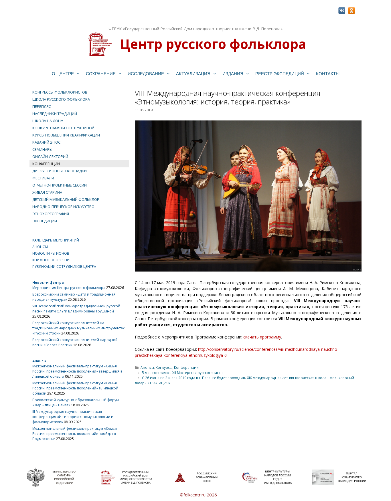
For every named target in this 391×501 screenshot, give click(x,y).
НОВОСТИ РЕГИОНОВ (50, 253)
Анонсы (147, 367)
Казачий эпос (46, 142)
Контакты (327, 73)
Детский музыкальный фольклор (65, 199)
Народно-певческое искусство (63, 206)
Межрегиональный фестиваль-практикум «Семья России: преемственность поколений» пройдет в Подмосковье (74, 433)
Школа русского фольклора (61, 99)
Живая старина (47, 192)
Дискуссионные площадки (59, 170)
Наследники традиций (54, 113)
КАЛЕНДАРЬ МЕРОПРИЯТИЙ (55, 240)
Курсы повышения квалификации (66, 135)
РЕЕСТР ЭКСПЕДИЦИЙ (279, 73)
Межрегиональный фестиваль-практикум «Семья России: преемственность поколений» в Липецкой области (75, 388)
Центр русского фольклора (213, 44)
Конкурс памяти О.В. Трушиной (63, 127)
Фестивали (43, 178)
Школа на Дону (47, 120)
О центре (63, 73)
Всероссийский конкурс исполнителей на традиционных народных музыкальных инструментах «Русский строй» (78, 328)
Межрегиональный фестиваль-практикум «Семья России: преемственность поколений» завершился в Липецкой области (77, 371)
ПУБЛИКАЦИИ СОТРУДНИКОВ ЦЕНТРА (64, 266)
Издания (232, 73)
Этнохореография (50, 213)
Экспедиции (44, 220)
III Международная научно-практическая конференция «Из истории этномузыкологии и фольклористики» (72, 416)
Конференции (186, 367)
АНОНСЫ (40, 246)
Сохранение (101, 73)
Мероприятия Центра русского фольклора (68, 287)
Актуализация (193, 73)
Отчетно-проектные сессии (59, 185)
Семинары (42, 149)
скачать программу (262, 337)
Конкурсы (164, 367)
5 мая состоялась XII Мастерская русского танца (183, 372)
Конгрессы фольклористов (59, 92)
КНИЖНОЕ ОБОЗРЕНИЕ (51, 260)
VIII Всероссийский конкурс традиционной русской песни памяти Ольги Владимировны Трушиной (76, 309)
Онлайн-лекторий (50, 156)
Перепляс (41, 106)
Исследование (146, 73)
